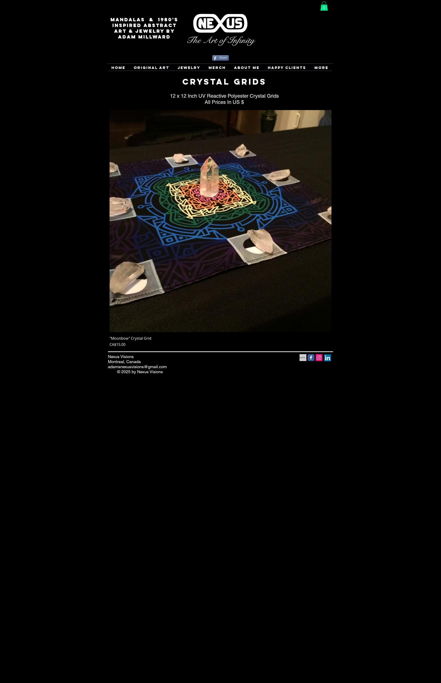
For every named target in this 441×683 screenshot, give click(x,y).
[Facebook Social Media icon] (311, 357)
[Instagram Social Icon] (319, 357)
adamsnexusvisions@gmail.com (137, 366)
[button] (324, 6)
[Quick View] (220, 221)
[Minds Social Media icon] (303, 357)
